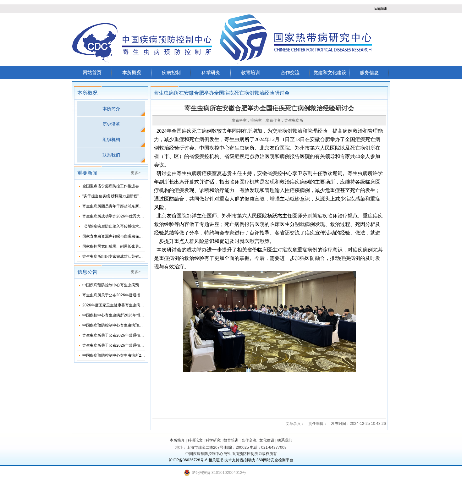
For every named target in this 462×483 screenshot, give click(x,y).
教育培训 (250, 72)
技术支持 (231, 460)
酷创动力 (248, 460)
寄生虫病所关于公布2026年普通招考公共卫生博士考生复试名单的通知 (141, 335)
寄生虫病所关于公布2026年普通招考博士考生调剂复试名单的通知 (137, 295)
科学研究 (210, 72)
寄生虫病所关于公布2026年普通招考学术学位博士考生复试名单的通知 (141, 345)
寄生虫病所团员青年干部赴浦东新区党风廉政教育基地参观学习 (135, 206)
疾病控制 (171, 72)
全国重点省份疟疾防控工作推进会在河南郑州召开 (123, 186)
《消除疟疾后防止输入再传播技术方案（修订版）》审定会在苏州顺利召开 (144, 226)
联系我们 (111, 154)
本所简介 (111, 108)
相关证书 (215, 460)
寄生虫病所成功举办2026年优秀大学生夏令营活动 (124, 216)
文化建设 (266, 440)
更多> (135, 173)
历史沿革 (111, 124)
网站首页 (92, 72)
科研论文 (195, 440)
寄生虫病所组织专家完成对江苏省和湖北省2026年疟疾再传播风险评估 (141, 256)
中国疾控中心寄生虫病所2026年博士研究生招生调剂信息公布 (133, 315)
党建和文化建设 (329, 72)
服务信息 (369, 72)
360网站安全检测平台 (274, 460)
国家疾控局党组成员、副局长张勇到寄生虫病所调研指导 (129, 246)
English (380, 8)
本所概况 (131, 72)
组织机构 (111, 139)
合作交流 (290, 72)
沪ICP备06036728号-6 (188, 460)
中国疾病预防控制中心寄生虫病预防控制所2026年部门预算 (132, 325)
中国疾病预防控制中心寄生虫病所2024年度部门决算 (126, 355)
